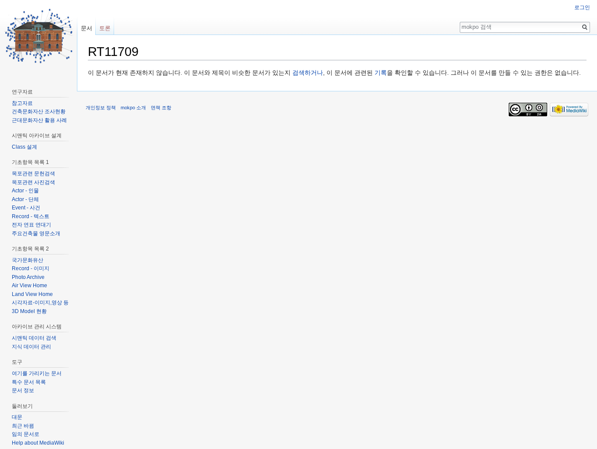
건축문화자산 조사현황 (39, 111)
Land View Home (32, 294)
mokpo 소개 (133, 107)
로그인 (582, 7)
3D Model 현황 (29, 311)
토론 (105, 28)
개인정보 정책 (101, 107)
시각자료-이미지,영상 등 (40, 302)
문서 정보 (23, 390)
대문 (17, 417)
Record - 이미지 (30, 268)
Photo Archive (28, 277)
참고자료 (22, 103)
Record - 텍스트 (30, 216)
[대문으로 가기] (38, 35)
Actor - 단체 (25, 199)
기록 (381, 72)
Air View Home (29, 285)
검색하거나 (307, 72)
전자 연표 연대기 (31, 225)
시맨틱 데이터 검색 (34, 338)
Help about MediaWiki (38, 443)
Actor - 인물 (25, 191)
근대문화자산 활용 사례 (39, 120)
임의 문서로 (25, 434)
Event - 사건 (26, 208)
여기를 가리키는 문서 (37, 373)
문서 (86, 28)
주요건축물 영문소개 (36, 233)
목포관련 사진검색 (33, 182)
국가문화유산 (27, 260)
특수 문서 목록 (29, 382)
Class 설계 (24, 147)
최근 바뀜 (23, 426)
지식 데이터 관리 (31, 347)
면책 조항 (161, 107)
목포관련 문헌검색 (33, 174)
